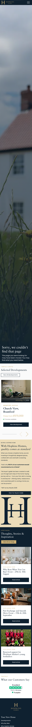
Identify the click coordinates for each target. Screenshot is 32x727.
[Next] (27, 434)
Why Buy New (5, 723)
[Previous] (20, 434)
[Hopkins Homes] (7, 2)
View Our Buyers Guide (16, 493)
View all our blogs (8, 542)
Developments (6, 721)
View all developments (10, 375)
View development (16, 425)
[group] (16, 391)
